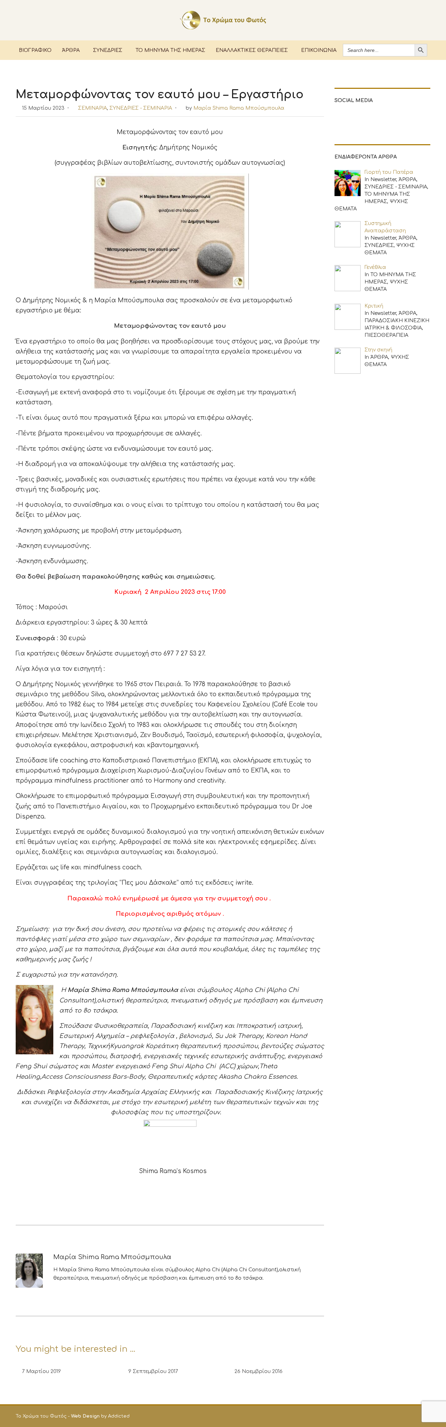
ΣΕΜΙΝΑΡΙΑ (92, 108)
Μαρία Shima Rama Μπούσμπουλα (238, 108)
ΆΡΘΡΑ (71, 50)
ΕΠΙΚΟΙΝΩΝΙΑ (319, 50)
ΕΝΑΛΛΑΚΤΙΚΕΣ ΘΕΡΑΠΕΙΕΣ (252, 50)
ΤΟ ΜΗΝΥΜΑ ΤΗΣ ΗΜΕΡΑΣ (170, 50)
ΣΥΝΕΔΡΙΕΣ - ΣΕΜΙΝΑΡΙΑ (140, 108)
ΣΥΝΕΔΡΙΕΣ (107, 50)
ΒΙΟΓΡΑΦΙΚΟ (35, 50)
